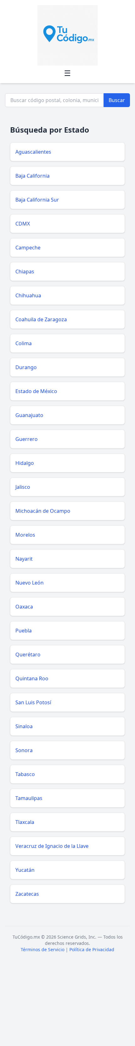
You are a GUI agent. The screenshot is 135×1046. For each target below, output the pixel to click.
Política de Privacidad (91, 949)
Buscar (117, 100)
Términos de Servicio (42, 949)
